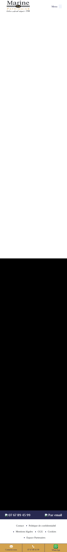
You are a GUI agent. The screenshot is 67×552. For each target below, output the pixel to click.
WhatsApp (56, 550)
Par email (54, 515)
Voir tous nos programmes (33, 230)
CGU (40, 531)
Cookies (52, 531)
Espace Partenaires (36, 537)
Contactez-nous (11, 550)
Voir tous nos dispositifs (33, 157)
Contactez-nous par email (36, 341)
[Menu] (55, 6)
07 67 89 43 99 (33, 550)
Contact (20, 525)
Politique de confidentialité (42, 525)
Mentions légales (24, 531)
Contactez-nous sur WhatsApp (36, 321)
